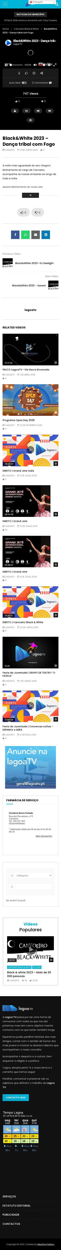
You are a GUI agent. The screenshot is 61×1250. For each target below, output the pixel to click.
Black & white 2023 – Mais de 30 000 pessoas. (29, 974)
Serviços (9, 1196)
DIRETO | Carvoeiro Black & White (23, 622)
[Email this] (35, 235)
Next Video (51, 276)
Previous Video (12, 254)
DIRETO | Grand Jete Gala (18, 470)
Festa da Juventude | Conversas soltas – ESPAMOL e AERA (28, 728)
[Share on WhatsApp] (25, 235)
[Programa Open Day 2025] (30, 400)
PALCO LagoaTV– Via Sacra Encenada (26, 369)
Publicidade (11, 1215)
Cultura (37, 967)
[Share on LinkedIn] (46, 235)
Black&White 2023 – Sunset (29, 285)
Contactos (11, 1224)
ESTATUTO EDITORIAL (16, 1206)
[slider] (16, 65)
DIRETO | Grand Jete (15, 521)
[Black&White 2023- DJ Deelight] (8, 263)
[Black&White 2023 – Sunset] (53, 286)
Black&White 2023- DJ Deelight (34, 263)
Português (37, 2)
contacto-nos (15, 1097)
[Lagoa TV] (30, 4)
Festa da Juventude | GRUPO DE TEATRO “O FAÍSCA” (29, 674)
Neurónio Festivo (45, 1244)
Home (6, 28)
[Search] (57, 4)
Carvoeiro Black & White (26, 28)
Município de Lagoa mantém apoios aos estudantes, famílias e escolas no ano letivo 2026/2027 (30, 20)
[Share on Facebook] (15, 235)
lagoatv (10, 149)
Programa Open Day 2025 (19, 420)
